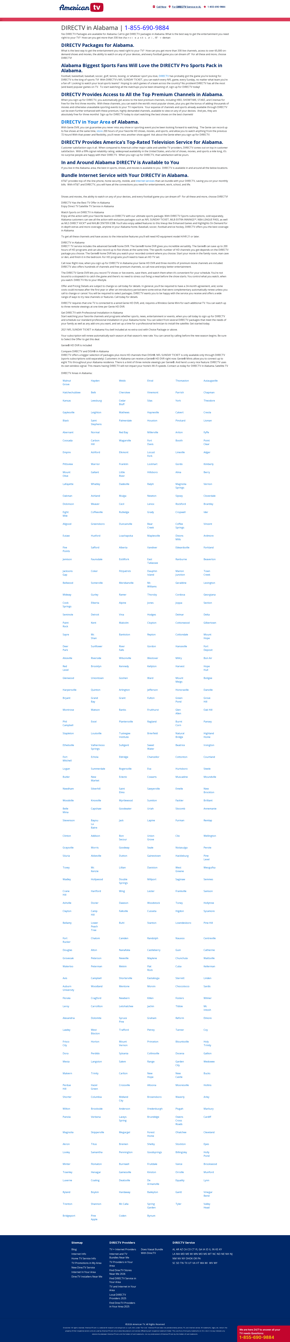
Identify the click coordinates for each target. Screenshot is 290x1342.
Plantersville (124, 721)
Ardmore (209, 535)
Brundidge (152, 1117)
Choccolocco (181, 986)
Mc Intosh (207, 1008)
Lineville (180, 452)
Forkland (209, 547)
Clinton (67, 835)
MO (201, 1254)
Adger (207, 452)
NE (223, 1254)
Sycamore (209, 911)
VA (193, 1263)
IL (210, 1249)
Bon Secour (123, 837)
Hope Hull (207, 668)
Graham (151, 1018)
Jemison (67, 559)
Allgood (67, 524)
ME (187, 1254)
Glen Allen (178, 711)
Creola (207, 412)
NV (179, 1258)
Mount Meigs (179, 679)
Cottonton (181, 757)
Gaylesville (68, 412)
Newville (124, 958)
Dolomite (96, 1018)
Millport (151, 879)
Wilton (66, 1108)
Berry (207, 472)
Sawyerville (152, 788)
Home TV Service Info (83, 1258)
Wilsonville (124, 658)
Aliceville (67, 658)
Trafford (124, 1029)
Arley (206, 1097)
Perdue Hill (67, 1086)
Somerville (96, 582)
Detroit (95, 614)
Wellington (209, 835)
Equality (180, 1180)
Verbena (96, 1117)
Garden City (180, 1063)
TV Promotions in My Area (86, 1263)
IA (204, 1249)
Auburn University (68, 988)
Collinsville (152, 1053)
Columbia (96, 1097)
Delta (207, 614)
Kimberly (209, 464)
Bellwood (68, 582)
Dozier (94, 903)
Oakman (67, 495)
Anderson (124, 1108)
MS (205, 1254)
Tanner (180, 1029)
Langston (96, 1061)
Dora (65, 1053)
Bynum (151, 1215)
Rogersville (124, 768)
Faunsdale (96, 559)
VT (197, 1263)
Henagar (96, 1172)
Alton (94, 950)
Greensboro (96, 524)
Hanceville (181, 646)
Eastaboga (152, 978)
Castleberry (152, 950)
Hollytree (209, 903)
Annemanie (209, 808)
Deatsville (124, 1180)
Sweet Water (150, 746)
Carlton (123, 1073)
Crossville (124, 1085)
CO (189, 1249)
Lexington (209, 582)
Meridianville (124, 582)
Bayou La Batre (94, 824)
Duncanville (124, 524)
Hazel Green (94, 1086)
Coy (206, 1029)
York (178, 400)
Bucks (207, 1073)
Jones (150, 602)
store (100, 131)
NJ (231, 1254)
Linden (207, 978)
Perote (207, 847)
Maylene (152, 958)
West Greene (180, 869)
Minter (66, 1164)
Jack (121, 820)
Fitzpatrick (124, 571)
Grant (122, 698)
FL (196, 1249)
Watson (95, 709)
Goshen (123, 678)
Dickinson (68, 504)
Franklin (123, 464)
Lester (151, 891)
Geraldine (181, 582)
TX (185, 1263)
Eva (149, 768)
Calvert (180, 412)
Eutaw (66, 535)
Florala (66, 998)
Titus (94, 1144)
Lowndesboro (181, 922)
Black (66, 420)
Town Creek (207, 572)
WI (206, 1263)
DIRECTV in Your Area (85, 122)
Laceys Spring (123, 1118)
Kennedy (124, 666)
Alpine (122, 602)
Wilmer (208, 998)
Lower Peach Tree (94, 926)
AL (173, 1249)
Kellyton (151, 666)
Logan (66, 768)
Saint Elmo (122, 790)
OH (187, 1258)
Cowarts (152, 777)
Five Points (66, 549)
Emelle (179, 788)
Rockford (181, 504)
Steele (207, 768)
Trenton (67, 1204)
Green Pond (179, 699)
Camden (123, 938)
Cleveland (209, 1132)
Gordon (151, 646)
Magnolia (68, 1132)
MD (183, 1254)
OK (191, 1258)
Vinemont (152, 392)
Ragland (151, 721)
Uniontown (96, 678)
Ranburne (181, 559)
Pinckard (180, 420)
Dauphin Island (152, 572)
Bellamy (67, 922)
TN (182, 1263)
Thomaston (181, 380)
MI (191, 1254)
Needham (68, 788)
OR (195, 1258)
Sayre (66, 634)
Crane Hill (66, 892)
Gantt (179, 1192)
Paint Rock (66, 624)
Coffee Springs (180, 525)
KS (216, 1249)
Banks (122, 709)
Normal (95, 432)
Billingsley (181, 1152)
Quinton (95, 689)
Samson (208, 891)
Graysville (68, 847)
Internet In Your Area (83, 1272)
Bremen (123, 1144)
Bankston (124, 634)
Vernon (208, 484)
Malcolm (124, 622)
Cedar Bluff (122, 402)
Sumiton (152, 800)
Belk (93, 392)
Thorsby (152, 594)
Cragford (96, 998)
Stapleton (68, 733)
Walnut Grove (67, 382)
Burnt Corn (179, 723)
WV (211, 1263)
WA (202, 1263)
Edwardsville (181, 547)
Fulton (151, 698)
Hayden (95, 380)
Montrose (68, 709)
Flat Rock (150, 968)
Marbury (209, 1108)
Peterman (96, 966)
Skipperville (96, 1132)
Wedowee (209, 1061)
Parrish (180, 392)
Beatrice (180, 745)
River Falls (122, 648)
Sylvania (123, 1053)
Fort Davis (150, 442)
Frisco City (66, 1043)
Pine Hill (208, 922)
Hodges (151, 614)
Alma (178, 472)
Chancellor (152, 757)
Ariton (179, 432)
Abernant (68, 432)
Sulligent (124, 745)
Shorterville (124, 978)
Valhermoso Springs (96, 746)
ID (207, 1249)
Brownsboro (152, 1097)
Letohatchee (124, 1006)
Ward (150, 678)
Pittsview (68, 464)
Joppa (179, 602)
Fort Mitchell (67, 758)
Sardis (207, 986)
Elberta (95, 602)
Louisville (96, 733)
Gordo (179, 464)
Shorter (67, 1097)
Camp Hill (94, 912)
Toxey (66, 867)
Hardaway (124, 1192)
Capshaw (96, 808)
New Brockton (209, 790)
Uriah (150, 808)
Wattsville (209, 958)
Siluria (66, 855)
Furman (180, 820)
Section (208, 602)
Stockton (181, 1144)
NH (227, 1254)
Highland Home (209, 735)
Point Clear (207, 442)
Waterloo (68, 966)
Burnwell (124, 1164)
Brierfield (152, 733)
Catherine (209, 950)
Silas (149, 400)
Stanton (151, 922)
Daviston (152, 867)
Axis (65, 978)
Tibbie (179, 1006)
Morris (95, 847)
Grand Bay (94, 699)
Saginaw (180, 879)
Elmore (208, 1018)
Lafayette (68, 484)
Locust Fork (151, 454)
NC (214, 1254)
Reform (180, 1018)
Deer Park (65, 648)
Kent (93, 622)
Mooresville (181, 1085)
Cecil (121, 504)
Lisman (208, 420)
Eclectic (123, 777)
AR (177, 1249)
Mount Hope (207, 636)
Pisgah (179, 1108)
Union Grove (150, 837)
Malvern (67, 1073)
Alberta (123, 547)
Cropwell (180, 512)
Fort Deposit (208, 648)
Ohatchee (181, 1132)
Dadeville (124, 484)
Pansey (208, 721)
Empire (67, 452)
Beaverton (209, 559)
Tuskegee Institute (124, 735)
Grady (150, 512)
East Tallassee (152, 561)
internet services (145, 181)
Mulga (122, 495)
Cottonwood (181, 622)
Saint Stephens (96, 422)
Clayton (67, 911)
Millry (179, 658)
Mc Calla (123, 1204)
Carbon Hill (95, 442)
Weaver (95, 504)
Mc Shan (94, 636)
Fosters (180, 998)
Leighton (96, 412)
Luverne (67, 1180)
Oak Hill (208, 709)
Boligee (208, 678)
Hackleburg (181, 855)
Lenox (150, 504)
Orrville (180, 1172)
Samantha (96, 1152)
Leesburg (96, 400)
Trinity (94, 1073)
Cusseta (151, 911)
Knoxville (96, 800)
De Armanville (152, 1182)
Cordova (180, 594)
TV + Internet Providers (122, 1249)
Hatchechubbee (68, 392)
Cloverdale (209, 495)
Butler (66, 777)
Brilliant (208, 800)
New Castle (179, 1075)
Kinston (151, 1172)
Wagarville (124, 440)
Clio (178, 835)
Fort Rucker (67, 940)
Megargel (124, 1132)
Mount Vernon (123, 1043)
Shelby (151, 1144)
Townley (67, 1172)
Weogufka (209, 867)
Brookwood (209, 1164)
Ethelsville (68, 745)
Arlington (124, 689)
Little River (122, 474)
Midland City (123, 1098)
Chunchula (181, 958)
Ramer (122, 594)
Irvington (209, 745)
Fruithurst (152, 709)
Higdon (180, 911)
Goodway (124, 847)
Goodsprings (152, 1152)
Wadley (67, 879)
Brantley (208, 504)
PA (199, 1258)
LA (173, 1254)
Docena (180, 1053)
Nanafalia (124, 950)
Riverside (96, 658)
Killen (150, 998)
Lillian (122, 867)
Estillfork (124, 559)
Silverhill (95, 788)
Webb (122, 380)
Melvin (123, 966)
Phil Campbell (68, 723)
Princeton (152, 1041)
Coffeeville (96, 512)
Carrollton (96, 1006)
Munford (209, 1172)
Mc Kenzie (94, 869)
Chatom (95, 938)
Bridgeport (68, 1215)
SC (173, 1263)
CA (185, 1249)
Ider (206, 512)
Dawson (123, 903)
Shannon (96, 1204)
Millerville (152, 432)
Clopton (151, 622)
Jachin (150, 1006)
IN (213, 1249)
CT (193, 1249)
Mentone (124, 986)
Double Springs (123, 881)
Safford (95, 547)
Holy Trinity (207, 1043)
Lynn (206, 1180)
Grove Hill (207, 699)
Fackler (180, 800)
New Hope (150, 1075)
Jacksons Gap (68, 572)
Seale (150, 847)
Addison (95, 835)
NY (183, 1258)
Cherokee (124, 392)
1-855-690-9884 (216, 6)
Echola (94, 757)
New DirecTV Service (83, 1267)
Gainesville (124, 1172)
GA (200, 1249)
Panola (67, 1117)
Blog (74, 1249)
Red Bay (123, 432)
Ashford (95, 452)
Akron (66, 1144)
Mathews (124, 412)
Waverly (180, 1097)
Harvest (180, 666)
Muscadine (181, 777)
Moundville (209, 777)
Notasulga (181, 847)
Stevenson (68, 820)
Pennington (124, 1152)
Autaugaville (209, 380)
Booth (179, 440)
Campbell (96, 978)
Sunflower (96, 646)
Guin (178, 950)
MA (178, 1254)
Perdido (95, 1053)
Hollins (207, 1085)
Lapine (151, 820)
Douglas (67, 950)
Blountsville (181, 1041)
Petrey (151, 1029)
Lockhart (152, 464)
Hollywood (96, 879)
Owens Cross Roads (179, 1120)
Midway (67, 594)
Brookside (96, 1108)
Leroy (66, 1006)
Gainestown (152, 855)
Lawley (66, 1029)
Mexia (66, 1061)
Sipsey (179, 495)
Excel (94, 721)
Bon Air (208, 658)
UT (190, 1263)
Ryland (66, 1192)
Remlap (208, 820)
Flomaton (96, 1164)
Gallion (207, 1053)
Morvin (151, 986)
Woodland (96, 986)
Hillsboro (152, 472)
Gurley (94, 594)
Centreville (209, 938)
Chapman (209, 392)
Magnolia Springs (181, 485)
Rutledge (124, 512)
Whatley (95, 484)
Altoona (151, 1085)
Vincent (208, 524)
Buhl (121, 922)
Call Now (161, 6)
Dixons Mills (179, 537)
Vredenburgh (152, 1108)
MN (196, 1254)
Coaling (95, 1180)
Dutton (123, 855)
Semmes (208, 879)
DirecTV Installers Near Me (86, 1276)
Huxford (95, 535)
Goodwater (124, 808)
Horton (95, 1041)
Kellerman (209, 966)
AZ (181, 1249)
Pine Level (206, 857)
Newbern (124, 998)
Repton (151, 634)
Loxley (66, 1152)
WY (215, 1263)
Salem (122, 1061)
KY (220, 1249)
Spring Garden (151, 1205)
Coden (122, 1215)
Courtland (209, 757)
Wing (122, 891)
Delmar (180, 614)
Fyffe (206, 432)
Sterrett (180, 978)
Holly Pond (206, 1154)
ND (219, 1254)
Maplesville (152, 535)
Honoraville (181, 689)
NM (174, 1258)
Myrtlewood (124, 800)
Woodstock (152, 903)
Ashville (67, 903)
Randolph (152, 938)
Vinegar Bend (208, 1193)
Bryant (66, 698)
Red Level (66, 668)
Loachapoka (124, 535)
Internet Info (78, 1254)
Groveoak (68, 958)
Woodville (68, 800)
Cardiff (207, 1117)
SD (177, 1263)
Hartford (96, 891)
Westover (152, 658)
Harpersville (68, 689)
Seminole (68, 614)
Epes (206, 1144)
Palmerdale (124, 420)
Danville (208, 689)
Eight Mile (66, 513)
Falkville (123, 911)
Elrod (150, 380)
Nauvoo (180, 938)
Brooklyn (96, 666)
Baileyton (152, 1192)
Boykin (95, 1192)
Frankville (181, 891)
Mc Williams (152, 584)
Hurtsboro (181, 768)
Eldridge (123, 757)
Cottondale (181, 634)
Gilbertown (209, 622)
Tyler (178, 1204)
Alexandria (68, 1018)
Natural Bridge (180, 735)
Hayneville (152, 412)
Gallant (95, 472)
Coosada (67, 440)
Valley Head (207, 1205)
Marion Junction (180, 572)
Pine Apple (94, 1217)
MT (210, 1254)
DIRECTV (164, 76)
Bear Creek (150, 525)
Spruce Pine (123, 1019)
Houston (152, 420)
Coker (94, 571)
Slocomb (180, 808)
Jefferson (152, 689)
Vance (179, 1164)
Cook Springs (67, 604)
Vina (121, 614)
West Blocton (95, 1031)
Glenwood (68, 678)
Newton (151, 495)
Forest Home (151, 1134)
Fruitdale (152, 1164)
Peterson (96, 958)
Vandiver (152, 547)
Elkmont (123, 452)
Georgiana (209, 594)
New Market (95, 778)
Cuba (178, 966)
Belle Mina (65, 810)
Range (151, 1061)
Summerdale (96, 768)
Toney (179, 903)
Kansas (67, 400)
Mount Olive (66, 474)
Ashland (95, 495)
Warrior (95, 464)
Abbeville (96, 855)
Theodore (209, 400)
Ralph (150, 484)
